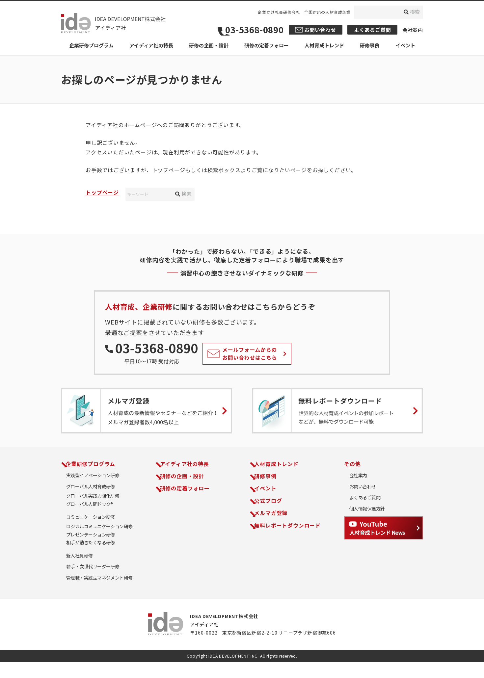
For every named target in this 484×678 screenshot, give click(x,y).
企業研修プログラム (90, 463)
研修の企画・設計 (182, 476)
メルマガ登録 (270, 512)
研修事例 (265, 476)
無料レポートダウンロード (287, 525)
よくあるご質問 (364, 497)
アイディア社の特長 (184, 463)
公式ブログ (268, 500)
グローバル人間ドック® (89, 504)
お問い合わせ (362, 486)
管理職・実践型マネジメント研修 (99, 578)
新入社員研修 (79, 556)
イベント (265, 488)
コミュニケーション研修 (90, 517)
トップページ (102, 192)
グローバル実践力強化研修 (92, 496)
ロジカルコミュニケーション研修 (99, 526)
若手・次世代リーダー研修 (92, 566)
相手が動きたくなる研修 (90, 542)
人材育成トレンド (276, 463)
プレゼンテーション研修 (90, 535)
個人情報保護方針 (367, 509)
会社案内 (412, 29)
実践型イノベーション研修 (92, 475)
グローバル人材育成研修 (90, 486)
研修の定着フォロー (185, 488)
